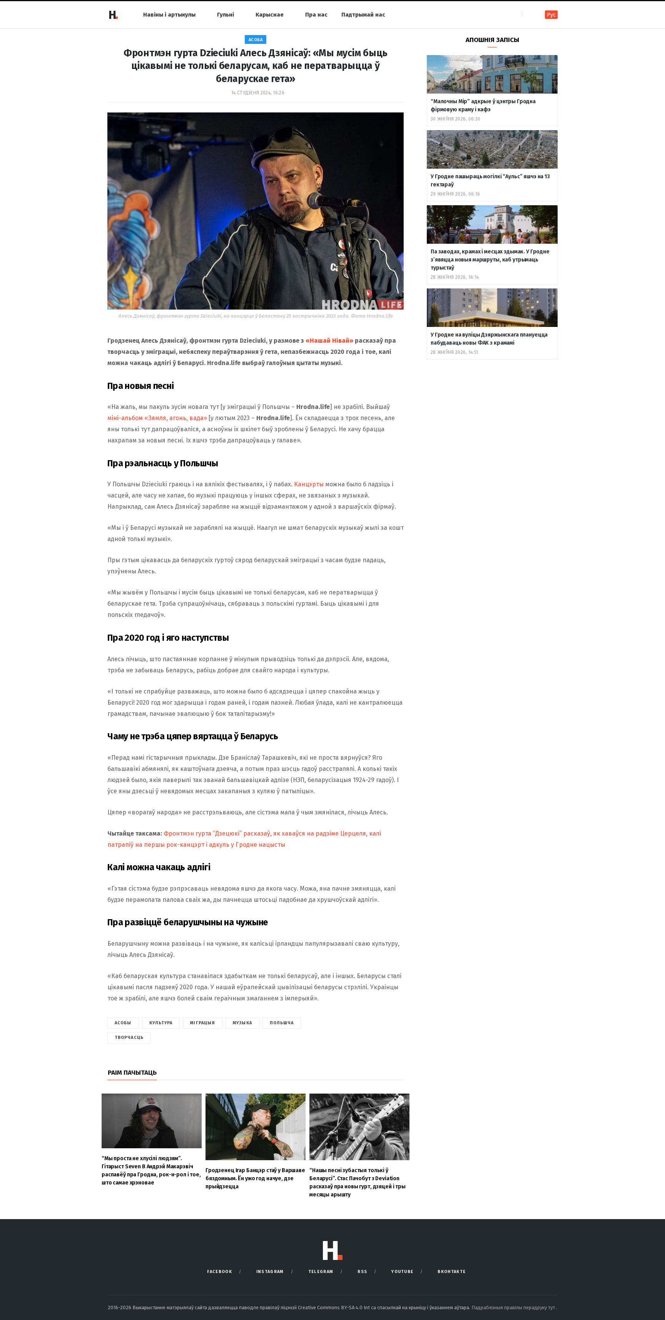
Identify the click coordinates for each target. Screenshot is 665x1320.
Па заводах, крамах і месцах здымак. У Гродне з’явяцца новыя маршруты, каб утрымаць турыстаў (490, 259)
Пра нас (316, 14)
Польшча (282, 1022)
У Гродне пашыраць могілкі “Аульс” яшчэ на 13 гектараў (490, 180)
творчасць (129, 1037)
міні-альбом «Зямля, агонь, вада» (157, 418)
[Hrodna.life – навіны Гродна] (113, 15)
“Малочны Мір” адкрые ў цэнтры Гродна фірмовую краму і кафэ (483, 105)
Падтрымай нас (363, 14)
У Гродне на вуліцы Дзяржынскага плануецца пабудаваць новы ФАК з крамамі (489, 339)
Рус (551, 15)
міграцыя (202, 1022)
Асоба (256, 39)
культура (161, 1022)
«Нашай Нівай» (329, 340)
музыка (242, 1022)
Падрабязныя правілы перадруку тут (513, 1307)
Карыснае (270, 14)
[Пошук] (528, 14)
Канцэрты (309, 484)
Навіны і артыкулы (169, 14)
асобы (123, 1022)
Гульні (225, 14)
